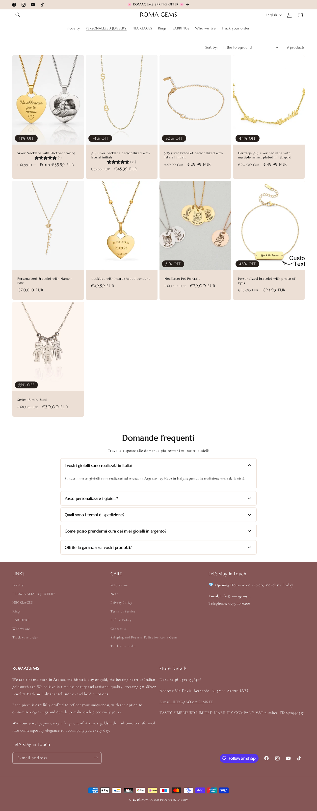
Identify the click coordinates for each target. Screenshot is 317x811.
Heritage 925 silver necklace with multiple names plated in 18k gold (264, 155)
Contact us (118, 629)
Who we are (21, 629)
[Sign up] (95, 758)
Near (114, 594)
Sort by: (211, 47)
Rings (16, 611)
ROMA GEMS (150, 799)
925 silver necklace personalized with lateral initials (120, 155)
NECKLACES (22, 602)
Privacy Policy (121, 602)
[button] (17, 14)
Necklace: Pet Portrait (182, 279)
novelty (18, 585)
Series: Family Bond (32, 400)
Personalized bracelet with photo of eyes (266, 281)
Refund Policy (121, 620)
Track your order (25, 637)
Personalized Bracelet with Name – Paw (45, 281)
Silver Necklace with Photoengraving (46, 153)
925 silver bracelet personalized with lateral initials (193, 155)
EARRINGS (21, 620)
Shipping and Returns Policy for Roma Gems (144, 637)
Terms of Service (123, 611)
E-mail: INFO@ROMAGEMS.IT (186, 701)
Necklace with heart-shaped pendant (120, 279)
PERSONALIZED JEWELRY (33, 594)
